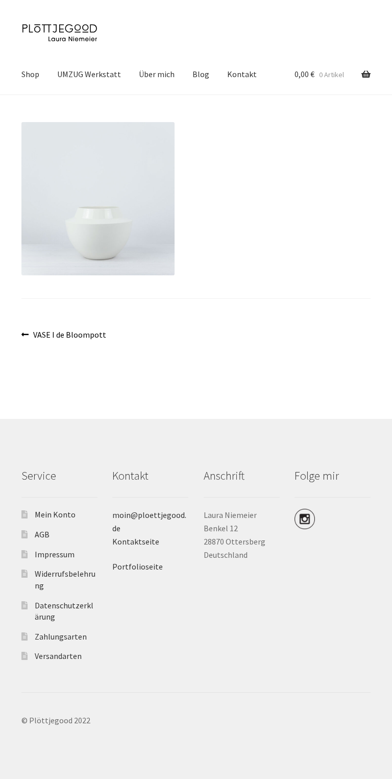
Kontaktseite (135, 541)
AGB (42, 534)
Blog (200, 74)
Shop (30, 74)
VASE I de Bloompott (69, 335)
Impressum (55, 554)
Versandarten (58, 656)
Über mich (157, 74)
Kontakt (242, 74)
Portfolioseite (137, 566)
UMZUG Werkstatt (89, 74)
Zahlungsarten (61, 636)
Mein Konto (55, 514)
